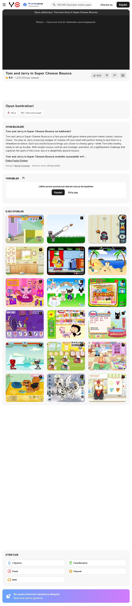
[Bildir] (114, 75)
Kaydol (123, 4)
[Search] (54, 5)
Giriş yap (73, 192)
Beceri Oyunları (22, 165)
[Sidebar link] (4, 4)
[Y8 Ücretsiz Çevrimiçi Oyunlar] (14, 4)
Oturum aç (106, 4)
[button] (17, 160)
